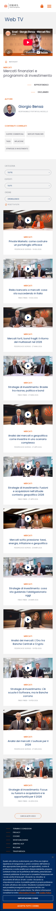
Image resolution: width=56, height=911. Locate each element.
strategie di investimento (17, 149)
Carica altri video (28, 816)
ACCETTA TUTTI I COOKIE (28, 906)
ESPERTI (8, 179)
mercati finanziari (35, 134)
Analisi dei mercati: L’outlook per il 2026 (28, 742)
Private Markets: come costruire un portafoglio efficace (28, 243)
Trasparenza (19, 851)
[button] (28, 172)
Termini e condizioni (22, 828)
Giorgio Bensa (30, 106)
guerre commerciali (15, 134)
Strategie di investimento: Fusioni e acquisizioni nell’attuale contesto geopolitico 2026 (28, 491)
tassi (8, 141)
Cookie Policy (45, 893)
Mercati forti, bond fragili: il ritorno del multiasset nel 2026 (28, 340)
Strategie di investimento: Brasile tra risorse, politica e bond (28, 388)
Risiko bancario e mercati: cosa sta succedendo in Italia (28, 291)
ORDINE (8, 192)
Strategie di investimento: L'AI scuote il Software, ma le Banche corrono (28, 692)
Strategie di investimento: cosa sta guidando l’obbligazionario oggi (28, 592)
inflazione (19, 141)
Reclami (16, 847)
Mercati (28, 237)
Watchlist (11, 62)
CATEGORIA (10, 166)
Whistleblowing (20, 840)
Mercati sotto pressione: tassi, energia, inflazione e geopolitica (28, 541)
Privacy (16, 832)
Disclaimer (43, 92)
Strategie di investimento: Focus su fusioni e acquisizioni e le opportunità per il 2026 (28, 793)
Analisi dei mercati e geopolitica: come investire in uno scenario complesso (28, 439)
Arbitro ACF (18, 843)
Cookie (16, 836)
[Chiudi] (53, 857)
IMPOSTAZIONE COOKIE (28, 898)
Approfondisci (41, 85)
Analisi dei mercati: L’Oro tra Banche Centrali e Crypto (28, 642)
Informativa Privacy (27, 893)
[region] (28, 882)
